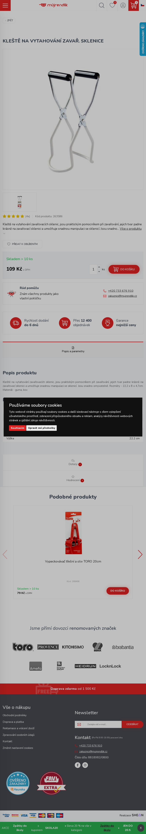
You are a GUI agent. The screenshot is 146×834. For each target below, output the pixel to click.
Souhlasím (17, 428)
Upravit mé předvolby (41, 428)
